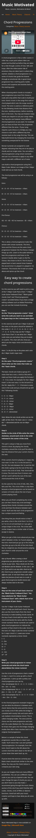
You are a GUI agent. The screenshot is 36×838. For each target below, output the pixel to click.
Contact (15, 832)
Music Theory (17, 15)
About (9, 832)
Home (7, 15)
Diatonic (27, 15)
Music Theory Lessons (22, 26)
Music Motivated (18, 4)
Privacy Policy (24, 832)
